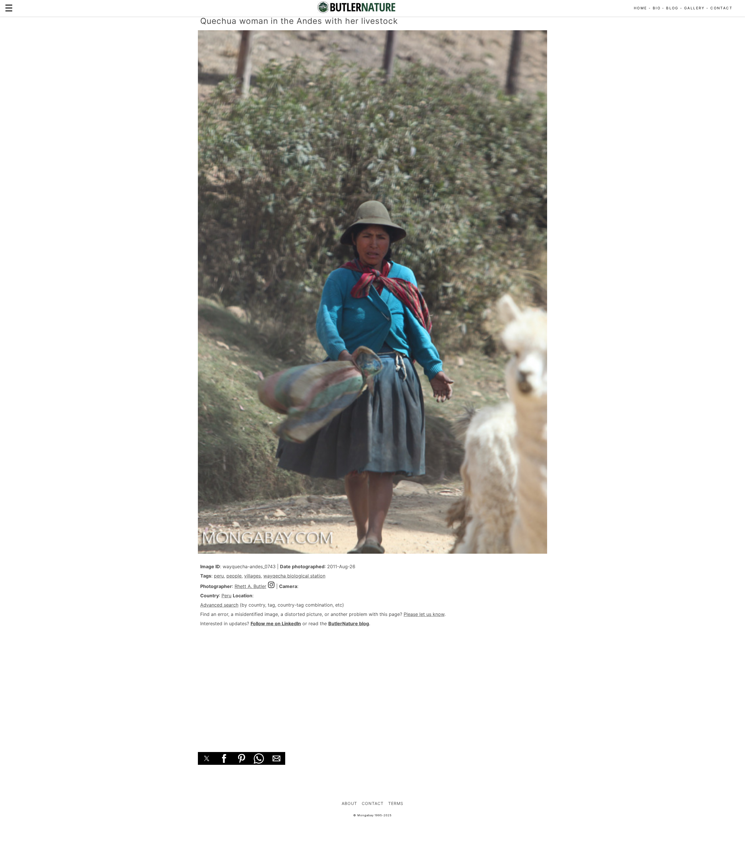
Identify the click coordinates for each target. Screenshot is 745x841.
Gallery (694, 8)
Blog (672, 8)
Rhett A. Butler (250, 586)
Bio (657, 8)
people (234, 576)
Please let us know (424, 614)
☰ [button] (9, 8)
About (349, 803)
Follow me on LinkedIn (276, 623)
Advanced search (219, 605)
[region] (372, 682)
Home (640, 8)
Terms (395, 803)
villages (252, 576)
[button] (206, 758)
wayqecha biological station (294, 576)
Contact (721, 8)
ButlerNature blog (348, 623)
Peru (226, 595)
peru (219, 576)
